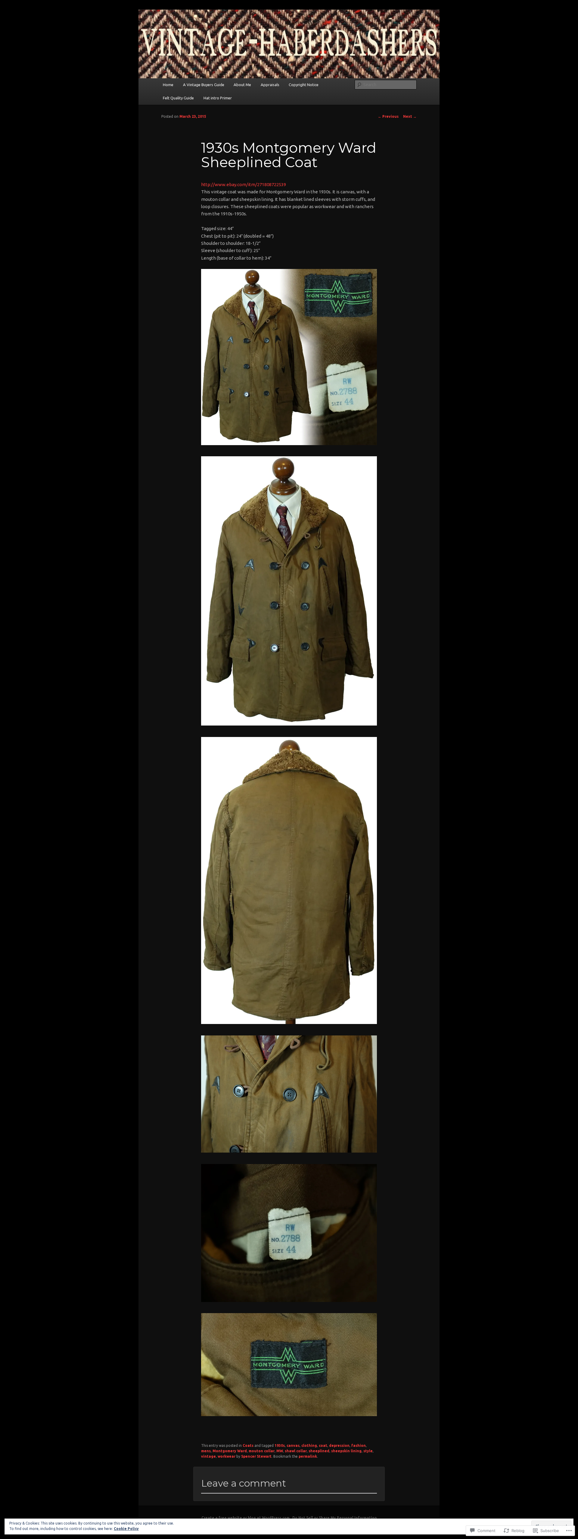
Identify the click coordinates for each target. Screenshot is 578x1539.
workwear (226, 1456)
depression (339, 1445)
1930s (280, 1445)
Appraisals (270, 85)
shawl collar (296, 1451)
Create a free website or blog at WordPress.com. (246, 1518)
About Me (242, 85)
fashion (358, 1445)
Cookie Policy (126, 1529)
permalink (308, 1456)
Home (168, 85)
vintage (208, 1456)
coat (323, 1445)
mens (206, 1451)
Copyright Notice (304, 85)
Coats (248, 1445)
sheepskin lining (346, 1451)
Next (410, 116)
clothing (309, 1445)
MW (279, 1451)
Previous (388, 116)
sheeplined (319, 1451)
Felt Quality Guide (178, 98)
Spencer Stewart (256, 1456)
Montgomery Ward (230, 1451)
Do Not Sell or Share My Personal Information (334, 1518)
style (368, 1451)
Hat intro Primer (218, 98)
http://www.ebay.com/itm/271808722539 (243, 184)
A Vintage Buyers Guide (203, 85)
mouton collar (262, 1451)
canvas (293, 1445)
